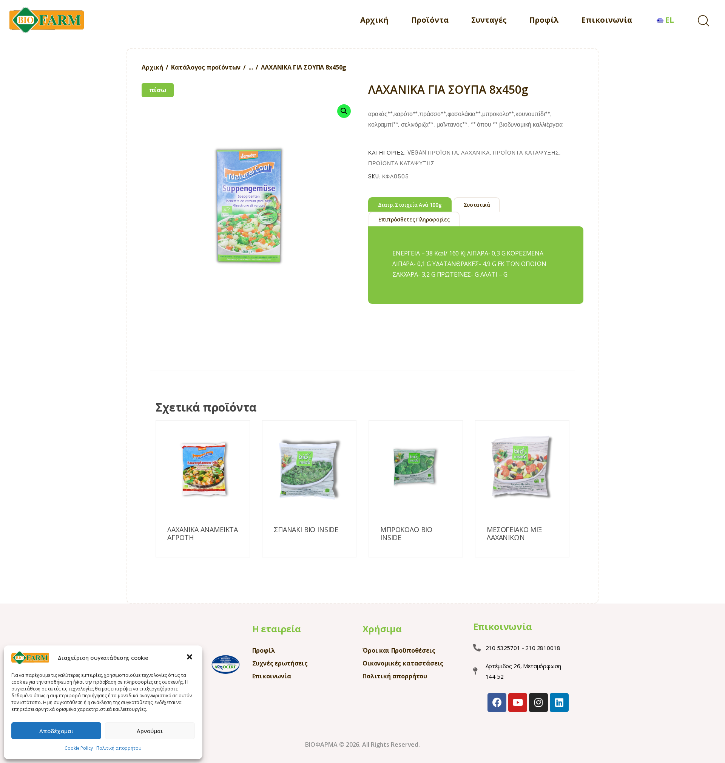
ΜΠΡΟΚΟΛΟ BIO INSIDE (406, 534)
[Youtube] (517, 702)
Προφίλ (263, 650)
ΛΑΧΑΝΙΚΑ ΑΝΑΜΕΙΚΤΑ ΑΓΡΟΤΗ (202, 534)
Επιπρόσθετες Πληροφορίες (413, 219)
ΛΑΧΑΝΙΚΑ (475, 153)
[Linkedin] (559, 702)
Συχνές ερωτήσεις (280, 663)
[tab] (410, 204)
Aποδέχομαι (56, 731)
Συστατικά (477, 204)
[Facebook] (496, 702)
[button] (190, 657)
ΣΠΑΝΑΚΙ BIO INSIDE (306, 530)
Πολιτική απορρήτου (118, 748)
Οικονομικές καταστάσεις (402, 663)
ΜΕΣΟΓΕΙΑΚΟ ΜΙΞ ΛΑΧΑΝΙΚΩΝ (514, 534)
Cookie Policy (79, 748)
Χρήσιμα (382, 628)
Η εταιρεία (276, 628)
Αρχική (152, 67)
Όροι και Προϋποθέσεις (398, 650)
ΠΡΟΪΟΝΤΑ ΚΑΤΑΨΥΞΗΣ (526, 153)
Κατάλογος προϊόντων (206, 67)
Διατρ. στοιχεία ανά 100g (409, 204)
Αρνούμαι (150, 731)
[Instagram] (538, 702)
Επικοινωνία (271, 676)
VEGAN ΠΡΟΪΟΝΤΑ (432, 153)
